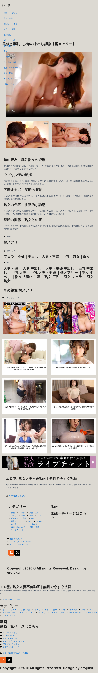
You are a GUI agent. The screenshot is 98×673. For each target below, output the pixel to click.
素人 (5, 51)
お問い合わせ (9, 84)
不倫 (15, 24)
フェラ (14, 13)
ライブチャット (10, 79)
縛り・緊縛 (8, 73)
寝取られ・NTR (10, 46)
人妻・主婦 (8, 18)
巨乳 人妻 (18, 272)
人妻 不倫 (11, 268)
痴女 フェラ (73, 277)
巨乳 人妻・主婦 (43, 272)
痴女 (14, 40)
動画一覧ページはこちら (19, 626)
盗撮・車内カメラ (11, 68)
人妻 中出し (32, 268)
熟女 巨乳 (51, 277)
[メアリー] (83, 317)
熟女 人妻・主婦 (27, 277)
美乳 (5, 40)
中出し (6, 24)
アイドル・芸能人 (11, 62)
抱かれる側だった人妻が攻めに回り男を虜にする (73, 367)
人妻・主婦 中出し (59, 268)
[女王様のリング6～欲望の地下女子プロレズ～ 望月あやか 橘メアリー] (60, 317)
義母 (5, 29)
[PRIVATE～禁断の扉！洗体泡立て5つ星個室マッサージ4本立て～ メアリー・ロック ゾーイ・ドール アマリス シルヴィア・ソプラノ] (14, 317)
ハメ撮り (7, 57)
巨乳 (14, 29)
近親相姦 (7, 35)
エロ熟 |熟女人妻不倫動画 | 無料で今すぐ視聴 (41, 478)
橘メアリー (69, 272)
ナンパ (14, 51)
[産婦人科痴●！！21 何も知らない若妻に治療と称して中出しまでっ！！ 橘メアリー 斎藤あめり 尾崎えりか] (37, 317)
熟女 (5, 13)
